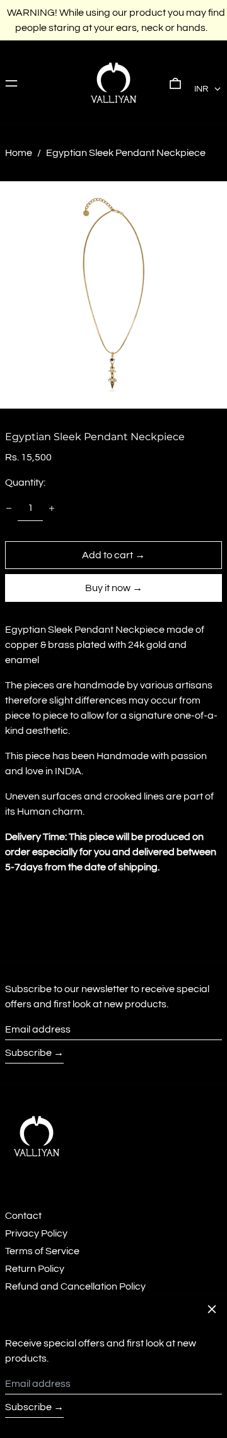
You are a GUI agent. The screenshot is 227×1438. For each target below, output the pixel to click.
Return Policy (34, 1269)
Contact (23, 1216)
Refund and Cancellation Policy (75, 1286)
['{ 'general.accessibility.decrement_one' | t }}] (9, 508)
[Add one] (52, 508)
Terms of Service (42, 1251)
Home (18, 153)
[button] (175, 82)
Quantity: (25, 482)
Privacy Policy (36, 1233)
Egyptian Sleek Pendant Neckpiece (126, 153)
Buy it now (108, 588)
